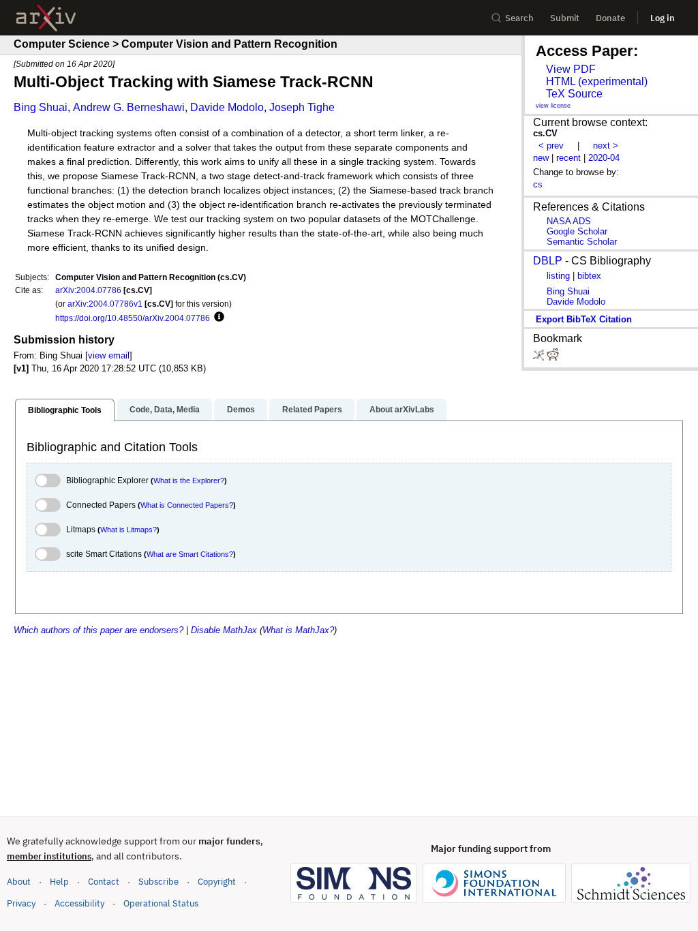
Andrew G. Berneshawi (129, 107)
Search (519, 18)
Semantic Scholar (582, 241)
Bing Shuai (40, 107)
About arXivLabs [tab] (401, 409)
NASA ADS (569, 221)
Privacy (21, 903)
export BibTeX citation (584, 319)
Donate (610, 18)
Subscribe (158, 881)
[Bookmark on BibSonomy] (540, 357)
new (541, 158)
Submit (564, 18)
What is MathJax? (298, 630)
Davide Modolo (227, 107)
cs (538, 184)
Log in (662, 18)
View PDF (571, 69)
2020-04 (604, 158)
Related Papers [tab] (312, 409)
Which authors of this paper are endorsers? (98, 630)
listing (558, 276)
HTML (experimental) (597, 81)
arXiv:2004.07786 (88, 290)
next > (605, 145)
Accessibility (79, 903)
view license (553, 105)
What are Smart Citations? (190, 554)
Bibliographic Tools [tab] (65, 410)
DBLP (547, 260)
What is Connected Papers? (186, 505)
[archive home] (46, 18)
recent (568, 158)
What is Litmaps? (128, 529)
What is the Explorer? (188, 480)
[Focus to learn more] (217, 317)
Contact (103, 881)
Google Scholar (577, 231)
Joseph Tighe (302, 107)
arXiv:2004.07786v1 (104, 303)
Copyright (217, 881)
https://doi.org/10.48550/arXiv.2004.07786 (132, 318)
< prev (551, 145)
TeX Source (574, 94)
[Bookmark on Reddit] (553, 357)
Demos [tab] (241, 409)
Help (59, 881)
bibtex (589, 276)
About (19, 881)
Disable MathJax (224, 630)
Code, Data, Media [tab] (165, 409)
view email (109, 355)
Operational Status (160, 903)
